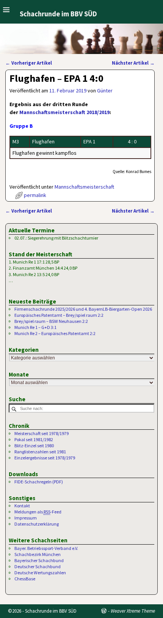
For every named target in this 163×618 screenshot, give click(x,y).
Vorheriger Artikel (28, 63)
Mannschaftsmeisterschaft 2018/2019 (64, 112)
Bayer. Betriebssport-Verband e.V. (46, 548)
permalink (35, 195)
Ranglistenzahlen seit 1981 (40, 451)
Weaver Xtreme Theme (133, 611)
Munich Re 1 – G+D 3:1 (35, 327)
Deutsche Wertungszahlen (40, 572)
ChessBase (24, 578)
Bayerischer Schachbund (39, 560)
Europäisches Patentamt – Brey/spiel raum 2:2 (58, 315)
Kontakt (22, 505)
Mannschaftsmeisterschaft (84, 186)
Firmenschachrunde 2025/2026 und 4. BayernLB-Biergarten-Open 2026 (83, 309)
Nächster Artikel (133, 63)
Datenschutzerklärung (36, 524)
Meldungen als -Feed (37, 512)
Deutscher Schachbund (37, 566)
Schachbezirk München (37, 554)
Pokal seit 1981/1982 (33, 439)
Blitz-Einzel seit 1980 (34, 445)
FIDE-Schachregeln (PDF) (38, 482)
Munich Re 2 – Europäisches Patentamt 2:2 (55, 333)
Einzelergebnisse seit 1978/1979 (44, 458)
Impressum (25, 518)
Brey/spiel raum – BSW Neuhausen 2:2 (51, 321)
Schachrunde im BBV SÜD (58, 14)
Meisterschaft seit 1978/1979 (41, 433)
